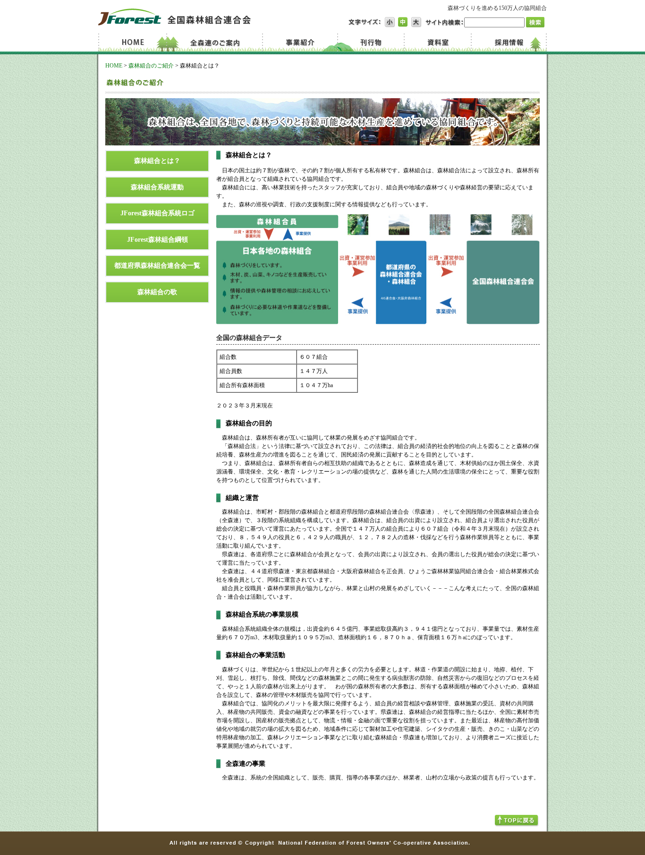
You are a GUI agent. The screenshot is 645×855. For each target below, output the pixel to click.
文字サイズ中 (403, 22)
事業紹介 (301, 42)
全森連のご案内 (217, 42)
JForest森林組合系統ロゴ (157, 213)
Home (134, 42)
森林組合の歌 (157, 292)
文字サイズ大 (416, 22)
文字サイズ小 (390, 22)
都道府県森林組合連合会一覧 (157, 265)
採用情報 (508, 42)
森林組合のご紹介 (151, 65)
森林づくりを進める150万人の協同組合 (497, 8)
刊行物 (370, 42)
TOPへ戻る (517, 821)
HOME (113, 65)
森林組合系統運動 (157, 187)
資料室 (436, 42)
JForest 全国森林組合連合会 (174, 16)
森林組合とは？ (157, 160)
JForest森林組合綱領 (157, 239)
